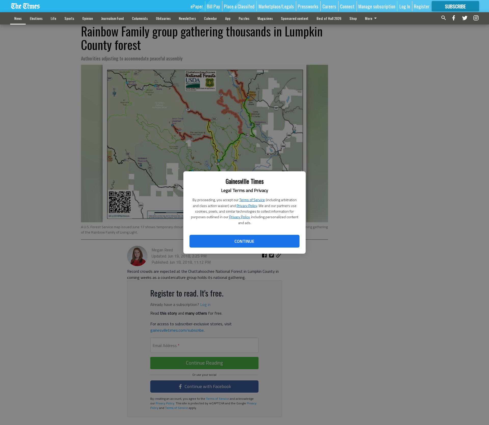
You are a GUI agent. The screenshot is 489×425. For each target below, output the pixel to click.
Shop (353, 18)
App (227, 18)
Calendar (210, 18)
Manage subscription (376, 6)
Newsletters (187, 18)
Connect (347, 6)
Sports (69, 18)
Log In (404, 6)
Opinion (87, 18)
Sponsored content (294, 18)
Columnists (140, 18)
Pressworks (308, 6)
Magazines (265, 18)
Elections (36, 18)
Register (421, 6)
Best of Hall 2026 (329, 18)
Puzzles (244, 18)
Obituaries (163, 18)
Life (53, 18)
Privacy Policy (247, 205)
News (18, 18)
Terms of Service (252, 199)
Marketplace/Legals (276, 6)
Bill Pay (213, 6)
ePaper (197, 6)
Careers (329, 6)
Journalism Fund (112, 18)
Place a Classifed (239, 6)
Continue (244, 241)
